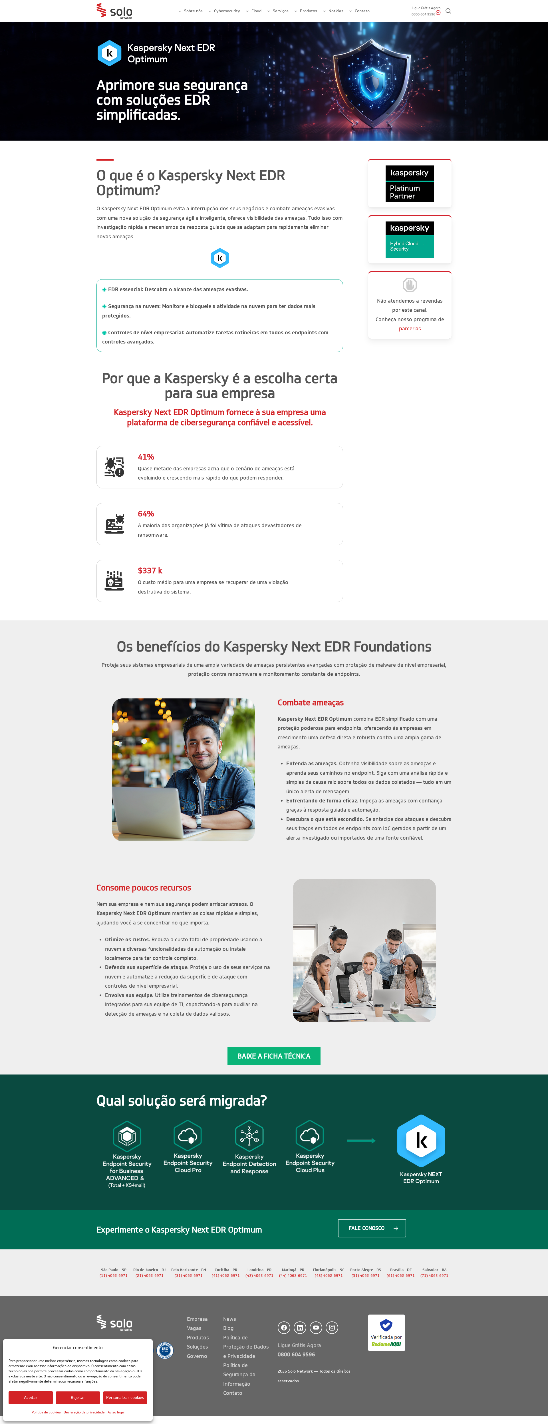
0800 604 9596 (296, 1354)
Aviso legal (116, 1412)
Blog (228, 1328)
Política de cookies (46, 1412)
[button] (274, 1056)
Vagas (194, 1328)
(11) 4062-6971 (114, 1275)
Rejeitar (78, 1398)
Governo (197, 1356)
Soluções (197, 1347)
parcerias (410, 328)
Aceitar (30, 1398)
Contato (232, 1393)
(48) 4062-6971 (329, 1275)
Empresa (197, 1319)
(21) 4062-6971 (150, 1275)
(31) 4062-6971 (189, 1275)
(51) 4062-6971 (366, 1275)
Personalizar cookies (125, 1398)
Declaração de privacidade (84, 1412)
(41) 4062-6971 (226, 1275)
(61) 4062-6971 (401, 1275)
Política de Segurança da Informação (239, 1375)
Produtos (198, 1337)
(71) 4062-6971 (434, 1275)
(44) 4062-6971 (293, 1275)
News (229, 1319)
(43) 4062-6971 (259, 1275)
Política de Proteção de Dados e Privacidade (246, 1347)
